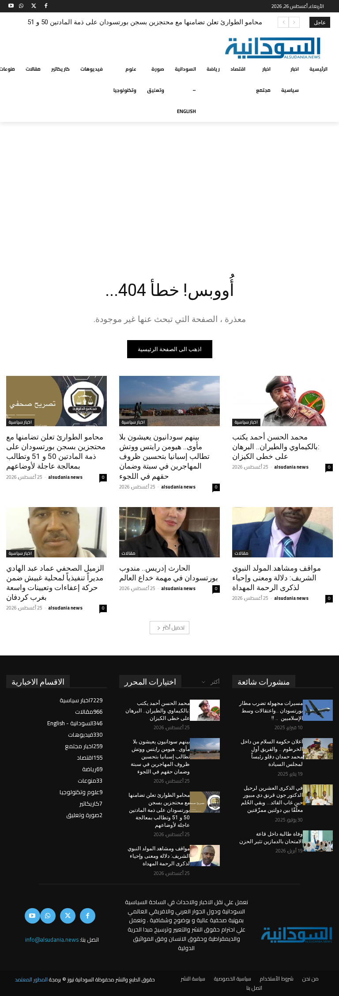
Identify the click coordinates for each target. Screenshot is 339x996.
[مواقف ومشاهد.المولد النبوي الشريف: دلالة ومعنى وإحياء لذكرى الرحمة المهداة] (282, 532)
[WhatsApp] (21, 6)
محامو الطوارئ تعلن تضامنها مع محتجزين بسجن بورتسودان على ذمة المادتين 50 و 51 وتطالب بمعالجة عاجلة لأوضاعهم (55, 451)
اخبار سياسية (246, 422)
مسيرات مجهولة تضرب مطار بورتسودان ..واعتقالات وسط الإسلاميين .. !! (271, 710)
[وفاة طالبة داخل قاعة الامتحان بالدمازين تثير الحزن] (318, 841)
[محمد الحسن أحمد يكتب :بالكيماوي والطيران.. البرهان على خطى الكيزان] (282, 401)
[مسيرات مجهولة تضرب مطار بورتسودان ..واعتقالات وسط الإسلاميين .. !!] (318, 710)
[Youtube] (11, 6)
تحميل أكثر (174, 627)
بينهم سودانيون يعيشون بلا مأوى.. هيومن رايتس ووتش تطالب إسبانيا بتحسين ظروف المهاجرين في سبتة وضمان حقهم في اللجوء (164, 456)
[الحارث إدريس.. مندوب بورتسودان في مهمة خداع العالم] (169, 532)
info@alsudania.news (52, 939)
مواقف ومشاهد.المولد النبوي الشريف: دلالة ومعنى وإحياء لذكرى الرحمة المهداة (157, 22)
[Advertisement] (169, 188)
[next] (283, 22)
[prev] (294, 22)
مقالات (242, 553)
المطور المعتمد (31, 979)
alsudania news (291, 466)
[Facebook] (46, 6)
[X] (34, 6)
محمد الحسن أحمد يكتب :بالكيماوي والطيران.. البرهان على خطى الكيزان (276, 446)
